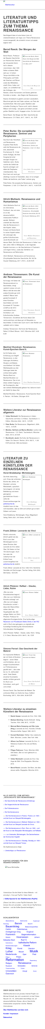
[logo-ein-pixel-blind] (18, 4)
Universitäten (11, 971)
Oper (24, 954)
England (30, 931)
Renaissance (24, 962)
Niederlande (11, 954)
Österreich (10, 973)
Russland (9, 966)
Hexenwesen (22, 936)
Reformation (15, 959)
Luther (9, 951)
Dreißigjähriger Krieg (13, 932)
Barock (18, 923)
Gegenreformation (28, 934)
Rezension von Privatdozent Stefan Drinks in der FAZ (21, 621)
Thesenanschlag (10, 968)
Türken (23, 968)
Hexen (8, 937)
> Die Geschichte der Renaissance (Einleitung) (19, 801)
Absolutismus (10, 921)
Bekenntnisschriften (31, 927)
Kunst (19, 948)
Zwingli (24, 971)
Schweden (22, 965)
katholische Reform (28, 942)
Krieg (8, 948)
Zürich (35, 971)
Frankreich (10, 934)
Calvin (8, 929)
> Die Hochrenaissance (11, 812)
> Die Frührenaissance (10, 808)
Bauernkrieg (12, 926)
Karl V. (24, 939)
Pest (34, 954)
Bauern (30, 924)
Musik (34, 951)
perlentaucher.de (8, 504)
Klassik (26, 945)
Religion (9, 963)
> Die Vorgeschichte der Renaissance (15, 804)
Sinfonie (34, 966)
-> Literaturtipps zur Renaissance (14, 850)
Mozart (21, 951)
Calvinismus (22, 929)
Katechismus (9, 943)
